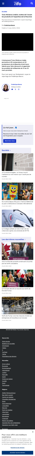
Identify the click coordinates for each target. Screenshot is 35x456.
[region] (17, 442)
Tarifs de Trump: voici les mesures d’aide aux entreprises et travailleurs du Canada (17, 317)
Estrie (3, 401)
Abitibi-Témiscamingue (8, 393)
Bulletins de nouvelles (8, 343)
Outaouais (5, 418)
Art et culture (6, 364)
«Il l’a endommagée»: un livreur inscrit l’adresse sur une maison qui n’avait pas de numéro (16, 174)
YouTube (4, 352)
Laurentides (5, 414)
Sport (3, 383)
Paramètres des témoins (9, 356)
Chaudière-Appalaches (9, 399)
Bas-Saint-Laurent (7, 395)
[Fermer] (33, 432)
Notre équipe (6, 341)
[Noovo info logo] (17, 3)
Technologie (5, 385)
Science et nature (7, 379)
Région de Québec (7, 420)
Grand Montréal (6, 403)
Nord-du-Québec (7, 410)
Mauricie (4, 408)
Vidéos (4, 348)
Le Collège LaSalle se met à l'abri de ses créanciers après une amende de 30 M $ (15, 230)
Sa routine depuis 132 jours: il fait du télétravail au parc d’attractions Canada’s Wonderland (17, 202)
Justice (4, 372)
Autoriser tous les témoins (17, 452)
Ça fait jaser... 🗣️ (10, 127)
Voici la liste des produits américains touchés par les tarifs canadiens (17, 262)
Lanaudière (5, 405)
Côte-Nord (5, 412)
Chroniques (5, 345)
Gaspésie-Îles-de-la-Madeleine (11, 423)
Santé (4, 377)
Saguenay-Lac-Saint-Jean (10, 425)
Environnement (6, 368)
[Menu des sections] (3, 3)
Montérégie (5, 416)
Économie (5, 366)
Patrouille (5, 374)
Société (4, 11)
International (5, 370)
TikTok (4, 354)
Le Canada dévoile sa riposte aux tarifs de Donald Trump (16, 289)
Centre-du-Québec (7, 397)
